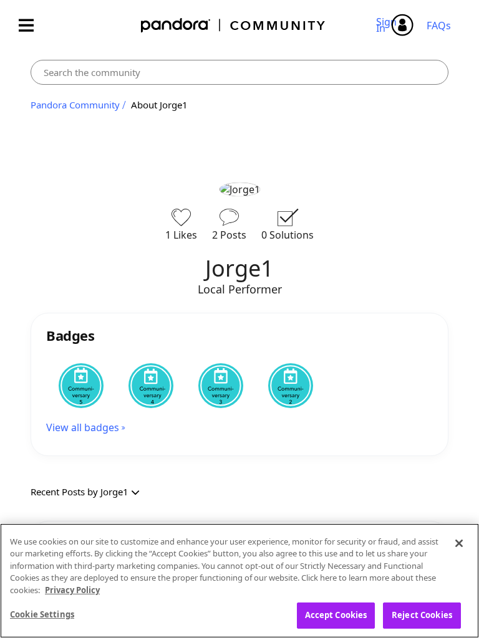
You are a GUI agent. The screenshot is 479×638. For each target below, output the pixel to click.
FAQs (439, 25)
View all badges (82, 427)
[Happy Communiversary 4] (150, 385)
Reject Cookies (422, 615)
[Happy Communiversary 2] (290, 385)
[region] (239, 580)
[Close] (459, 543)
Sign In (388, 25)
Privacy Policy (72, 590)
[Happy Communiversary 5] (81, 385)
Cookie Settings (42, 614)
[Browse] (32, 25)
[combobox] (239, 72)
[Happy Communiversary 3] (220, 385)
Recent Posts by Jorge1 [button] (79, 491)
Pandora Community (233, 25)
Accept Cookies (336, 615)
